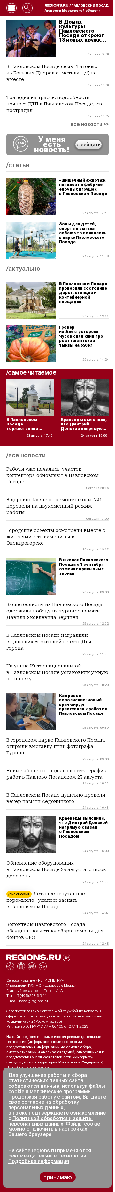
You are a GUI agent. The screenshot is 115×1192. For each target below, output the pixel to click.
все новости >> (90, 124)
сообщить (89, 145)
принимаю (57, 1177)
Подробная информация (27, 1067)
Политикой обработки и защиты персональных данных (50, 1121)
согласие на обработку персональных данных (43, 1104)
